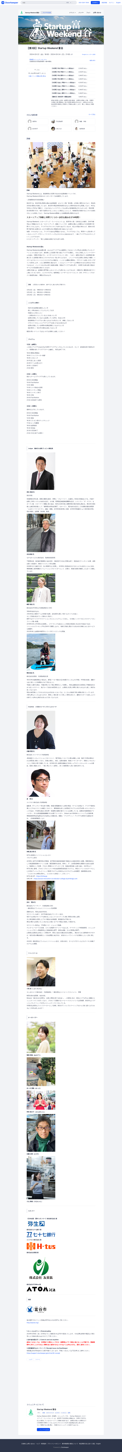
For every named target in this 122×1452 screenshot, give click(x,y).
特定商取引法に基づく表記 (87, 1443)
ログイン (111, 2)
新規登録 (104, 2)
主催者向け (95, 2)
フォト (88, 12)
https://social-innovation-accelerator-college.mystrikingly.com (55, 879)
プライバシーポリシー (54, 1443)
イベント (72, 12)
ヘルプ (38, 1443)
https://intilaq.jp (41, 876)
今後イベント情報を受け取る (37, 76)
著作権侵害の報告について (70, 1443)
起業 (69, 1412)
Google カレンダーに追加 (88, 54)
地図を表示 (92, 60)
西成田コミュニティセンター (38, 59)
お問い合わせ (97, 12)
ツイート (37, 1359)
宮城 (44, 1412)
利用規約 (43, 1443)
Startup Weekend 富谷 (32, 12)
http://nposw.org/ (33, 1323)
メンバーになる (47, 12)
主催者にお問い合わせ (28, 1443)
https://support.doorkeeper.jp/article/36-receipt (43, 1353)
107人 (39, 1412)
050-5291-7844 (84, 2)
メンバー (81, 12)
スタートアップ (50, 1412)
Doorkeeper (65, 1447)
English (118, 2)
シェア (30, 1359)
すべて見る (92, 114)
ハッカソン (63, 1412)
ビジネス (57, 1412)
